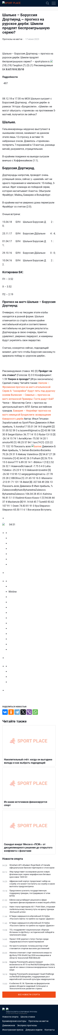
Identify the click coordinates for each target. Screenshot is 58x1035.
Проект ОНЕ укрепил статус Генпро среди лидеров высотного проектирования (29, 940)
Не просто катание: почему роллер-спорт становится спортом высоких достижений (29, 947)
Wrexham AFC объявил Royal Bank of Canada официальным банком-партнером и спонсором (31, 866)
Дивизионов (8, 1025)
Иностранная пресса (12, 1030)
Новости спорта (10, 1017)
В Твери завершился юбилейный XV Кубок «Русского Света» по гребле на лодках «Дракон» (31, 917)
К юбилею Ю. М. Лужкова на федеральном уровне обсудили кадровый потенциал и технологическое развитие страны (29, 986)
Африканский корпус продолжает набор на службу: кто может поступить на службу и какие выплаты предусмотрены (32, 884)
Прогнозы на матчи (12, 39)
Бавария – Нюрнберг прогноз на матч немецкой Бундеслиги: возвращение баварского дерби (26, 414)
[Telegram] (17, 712)
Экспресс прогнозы (27, 1025)
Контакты (50, 1030)
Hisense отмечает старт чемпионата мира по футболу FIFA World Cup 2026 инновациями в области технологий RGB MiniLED (30, 955)
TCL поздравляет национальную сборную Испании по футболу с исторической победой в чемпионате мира (31, 932)
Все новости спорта (29, 995)
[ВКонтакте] (5, 712)
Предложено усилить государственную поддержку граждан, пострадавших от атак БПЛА (29, 893)
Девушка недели (34, 1030)
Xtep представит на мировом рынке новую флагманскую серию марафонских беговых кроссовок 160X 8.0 (30, 874)
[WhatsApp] (35, 712)
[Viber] (29, 712)
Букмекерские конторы (14, 1021)
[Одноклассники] (11, 712)
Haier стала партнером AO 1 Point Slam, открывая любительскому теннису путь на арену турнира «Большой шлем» (32, 909)
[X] (23, 712)
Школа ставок (28, 1017)
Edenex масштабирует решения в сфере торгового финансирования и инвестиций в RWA (32, 901)
